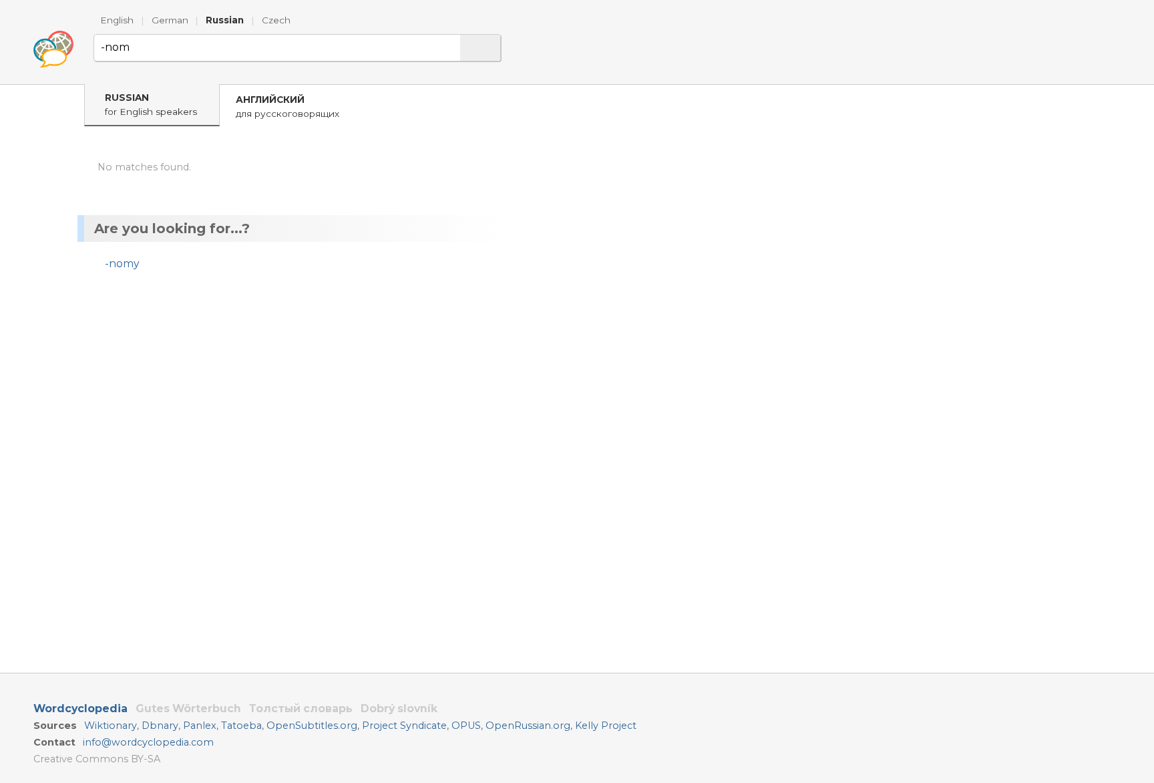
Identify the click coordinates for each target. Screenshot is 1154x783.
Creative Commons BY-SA (96, 759)
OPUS (466, 726)
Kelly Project (605, 726)
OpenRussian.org (528, 726)
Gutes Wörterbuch (188, 708)
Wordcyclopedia (80, 708)
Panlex (199, 726)
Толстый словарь (301, 708)
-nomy (122, 263)
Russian (225, 20)
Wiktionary (110, 726)
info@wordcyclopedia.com (148, 742)
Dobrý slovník (399, 708)
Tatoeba (241, 726)
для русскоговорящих (287, 106)
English (117, 20)
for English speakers (151, 104)
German (170, 20)
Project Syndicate (404, 726)
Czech (276, 20)
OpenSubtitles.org (311, 726)
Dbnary (160, 726)
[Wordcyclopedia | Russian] (53, 49)
